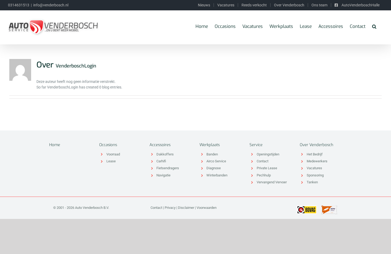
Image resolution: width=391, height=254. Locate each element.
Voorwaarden (207, 208)
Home (54, 144)
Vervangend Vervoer (272, 182)
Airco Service (216, 161)
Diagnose (213, 168)
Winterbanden (216, 175)
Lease (111, 161)
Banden (212, 154)
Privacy (170, 208)
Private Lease (267, 168)
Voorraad (113, 154)
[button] (374, 26)
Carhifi (161, 161)
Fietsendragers (167, 168)
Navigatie (163, 175)
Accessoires (159, 144)
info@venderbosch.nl (50, 5)
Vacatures (314, 168)
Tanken (312, 182)
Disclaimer (186, 208)
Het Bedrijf (315, 154)
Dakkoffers (165, 154)
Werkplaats (209, 144)
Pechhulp (264, 175)
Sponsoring (315, 175)
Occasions (108, 144)
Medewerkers (317, 161)
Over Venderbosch (316, 144)
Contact (262, 161)
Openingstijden (268, 154)
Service (256, 144)
